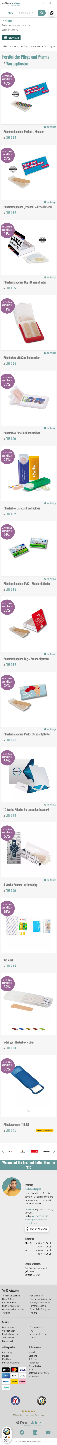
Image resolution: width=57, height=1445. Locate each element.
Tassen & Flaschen (11, 1295)
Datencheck (7, 1341)
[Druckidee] (11, 4)
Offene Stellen (35, 1366)
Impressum (34, 1376)
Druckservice (36, 1327)
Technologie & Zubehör (40, 1299)
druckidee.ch (31, 1223)
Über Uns (33, 1356)
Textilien (6, 1313)
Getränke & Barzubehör (13, 1309)
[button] (3, 1151)
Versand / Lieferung (39, 1334)
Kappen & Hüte (9, 1302)
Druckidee (23, 1441)
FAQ (31, 1331)
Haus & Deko (8, 1299)
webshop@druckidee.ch (36, 1219)
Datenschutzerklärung (39, 1373)
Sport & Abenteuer (10, 1306)
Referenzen (34, 1359)
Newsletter (34, 1362)
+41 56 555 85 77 (40, 1216)
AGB (31, 1369)
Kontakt (33, 1337)
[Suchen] (42, 13)
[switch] (6, 1440)
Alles (4, 46)
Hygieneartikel (36, 1295)
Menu (10, 13)
